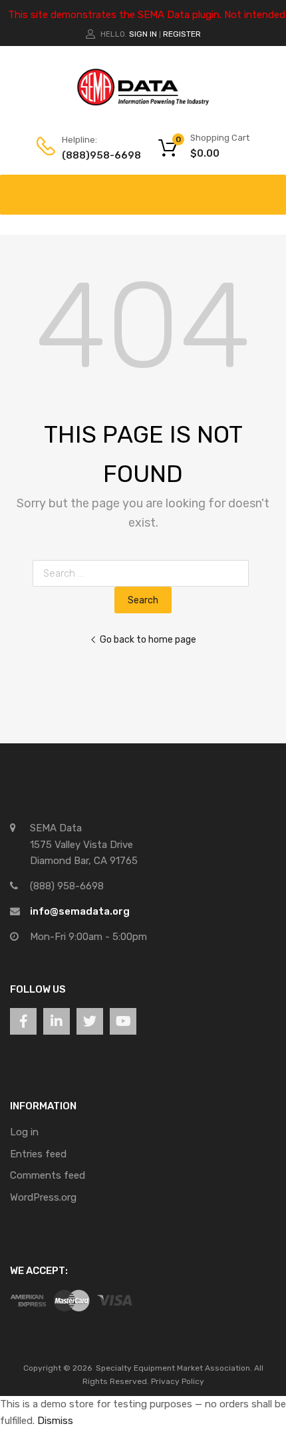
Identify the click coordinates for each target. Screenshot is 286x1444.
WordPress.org (43, 1197)
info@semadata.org (80, 911)
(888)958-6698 (94, 155)
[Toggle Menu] (268, 188)
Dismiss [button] (55, 1421)
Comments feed (47, 1175)
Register (182, 34)
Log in (24, 1132)
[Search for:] (143, 573)
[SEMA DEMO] (143, 103)
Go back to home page (148, 639)
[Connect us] (23, 1021)
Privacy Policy (177, 1381)
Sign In (143, 34)
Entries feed (38, 1154)
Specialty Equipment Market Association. (174, 1368)
